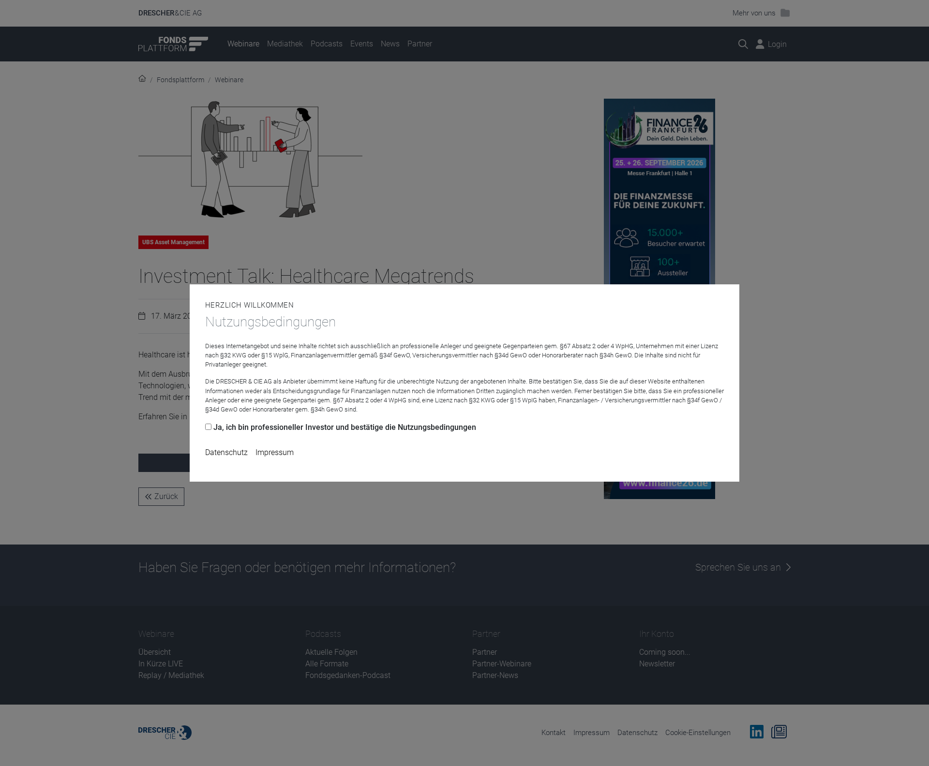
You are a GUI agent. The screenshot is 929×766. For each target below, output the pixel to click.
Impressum (274, 452)
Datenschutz (226, 452)
